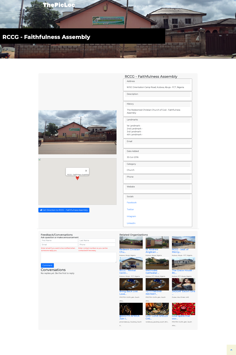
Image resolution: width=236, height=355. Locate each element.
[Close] (86, 171)
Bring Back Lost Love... (128, 292)
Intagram (131, 216)
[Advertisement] (77, 92)
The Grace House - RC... (182, 271)
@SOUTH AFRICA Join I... (129, 317)
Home (124, 6)
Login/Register (175, 6)
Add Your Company (147, 6)
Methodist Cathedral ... (152, 271)
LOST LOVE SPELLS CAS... (157, 317)
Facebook (132, 202)
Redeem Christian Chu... (129, 251)
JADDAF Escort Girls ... (183, 292)
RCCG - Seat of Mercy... (180, 251)
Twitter (130, 209)
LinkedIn (131, 223)
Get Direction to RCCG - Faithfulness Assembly (65, 210)
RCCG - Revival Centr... (127, 271)
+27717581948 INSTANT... (154, 292)
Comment (47, 265)
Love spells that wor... (181, 317)
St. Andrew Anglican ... (152, 251)
